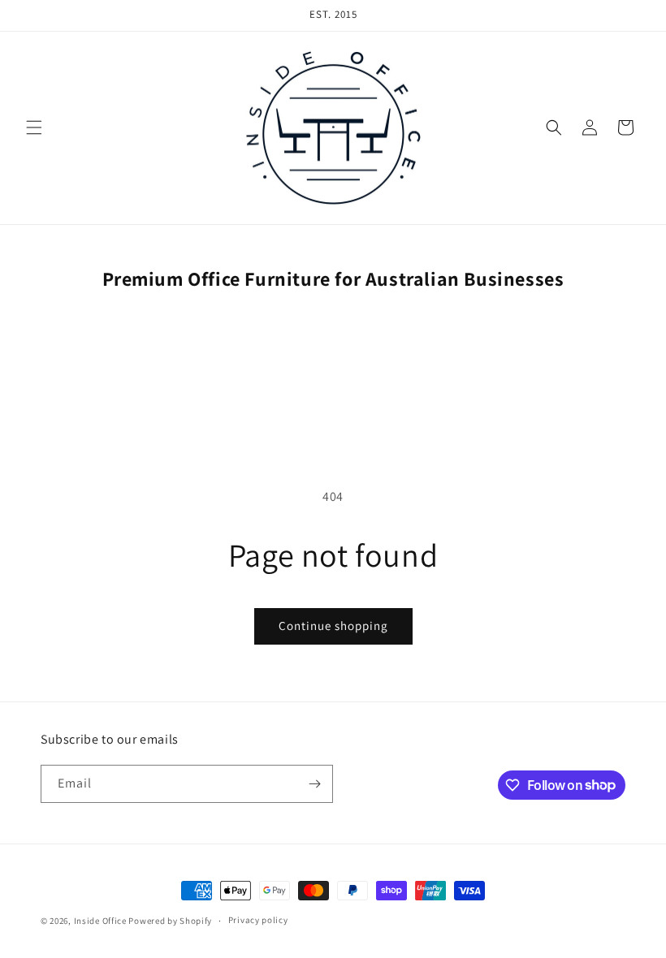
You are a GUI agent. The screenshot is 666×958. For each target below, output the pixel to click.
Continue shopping (333, 625)
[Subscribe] (314, 784)
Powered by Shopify (170, 920)
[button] (34, 127)
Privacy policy (258, 920)
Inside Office (100, 920)
